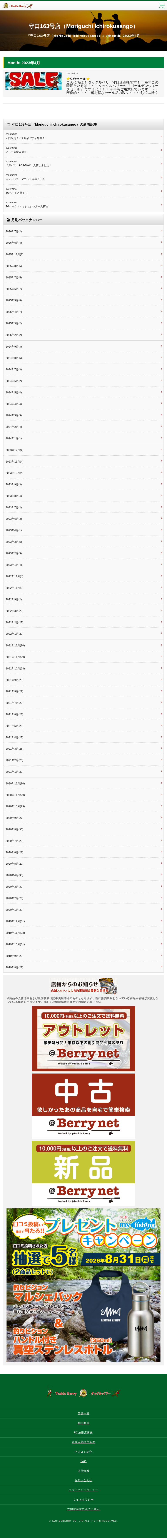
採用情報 (83, 1470)
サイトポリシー (83, 1499)
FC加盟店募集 (83, 1432)
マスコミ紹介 (83, 1451)
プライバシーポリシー (83, 1489)
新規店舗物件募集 (83, 1442)
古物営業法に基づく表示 (83, 1509)
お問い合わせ (83, 1480)
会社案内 (83, 1423)
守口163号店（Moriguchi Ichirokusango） (84, 26)
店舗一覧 (83, 1413)
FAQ (83, 1461)
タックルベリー (21, 5)
